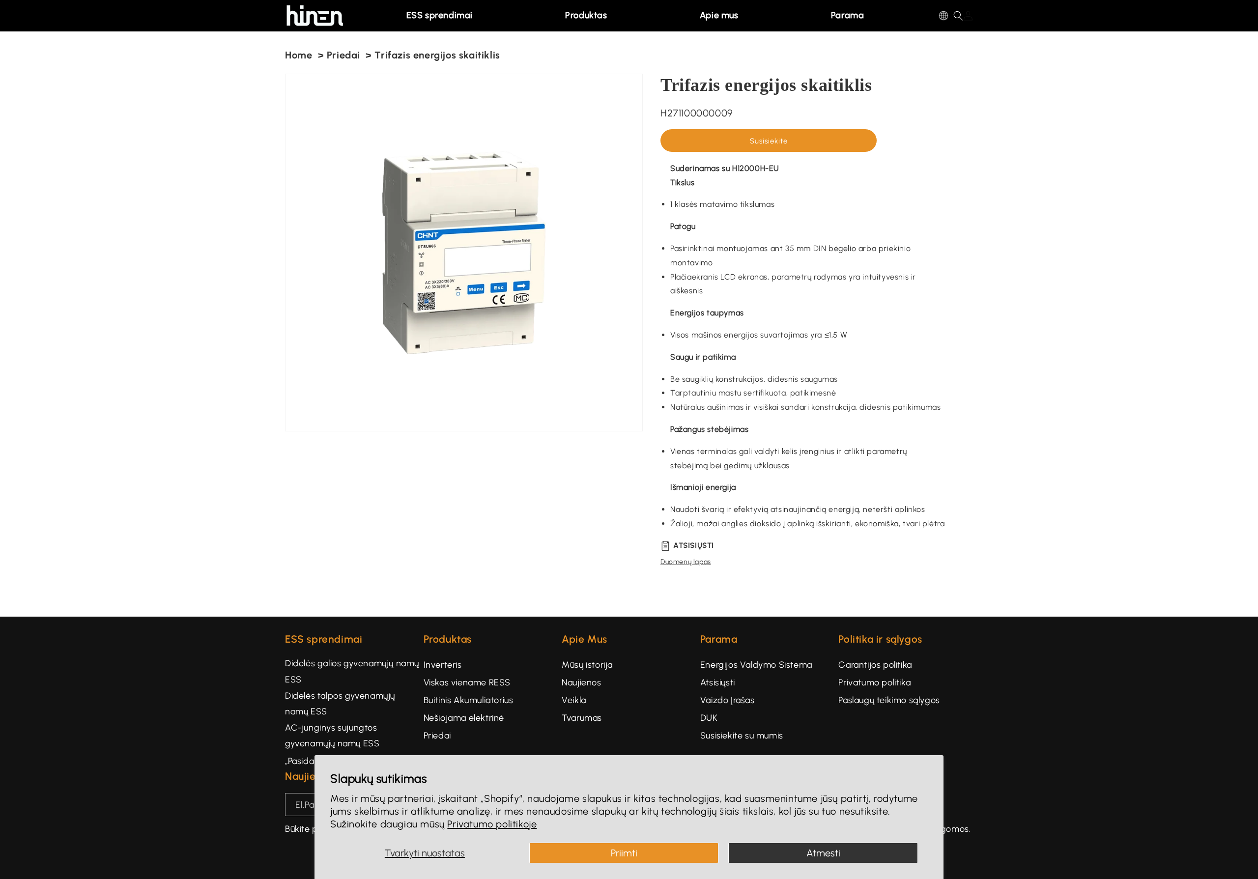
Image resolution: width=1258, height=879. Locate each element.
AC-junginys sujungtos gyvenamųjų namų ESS (332, 735)
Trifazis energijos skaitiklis (437, 55)
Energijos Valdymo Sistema (756, 664)
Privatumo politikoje (492, 824)
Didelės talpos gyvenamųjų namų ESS (340, 703)
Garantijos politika (875, 664)
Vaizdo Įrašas (727, 700)
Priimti (624, 853)
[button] (443, 15)
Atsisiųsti (717, 682)
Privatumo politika (874, 682)
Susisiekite (769, 141)
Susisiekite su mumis (741, 735)
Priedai (343, 55)
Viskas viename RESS (467, 682)
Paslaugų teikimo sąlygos (889, 700)
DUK (709, 717)
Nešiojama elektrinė (464, 717)
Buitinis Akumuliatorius (469, 700)
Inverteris (443, 664)
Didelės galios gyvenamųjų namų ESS (352, 671)
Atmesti (823, 853)
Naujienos (581, 682)
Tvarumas (582, 717)
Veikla (574, 700)
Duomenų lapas (685, 562)
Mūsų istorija (587, 664)
